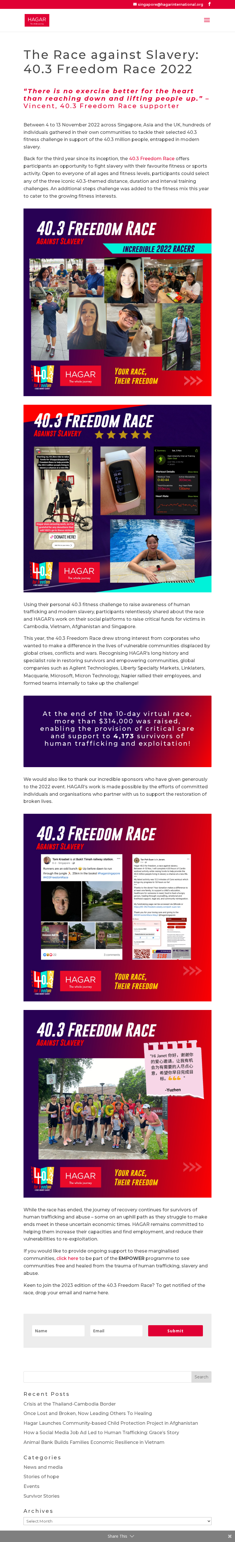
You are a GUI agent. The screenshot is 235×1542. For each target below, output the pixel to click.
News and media (43, 1467)
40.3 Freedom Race (152, 158)
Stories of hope (41, 1476)
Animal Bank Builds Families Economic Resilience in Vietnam (93, 1442)
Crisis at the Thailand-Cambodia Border (69, 1404)
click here (67, 1258)
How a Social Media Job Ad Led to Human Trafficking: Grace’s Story (101, 1432)
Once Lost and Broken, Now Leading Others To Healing (87, 1413)
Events (31, 1486)
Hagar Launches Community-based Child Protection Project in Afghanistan (110, 1423)
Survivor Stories (41, 1496)
